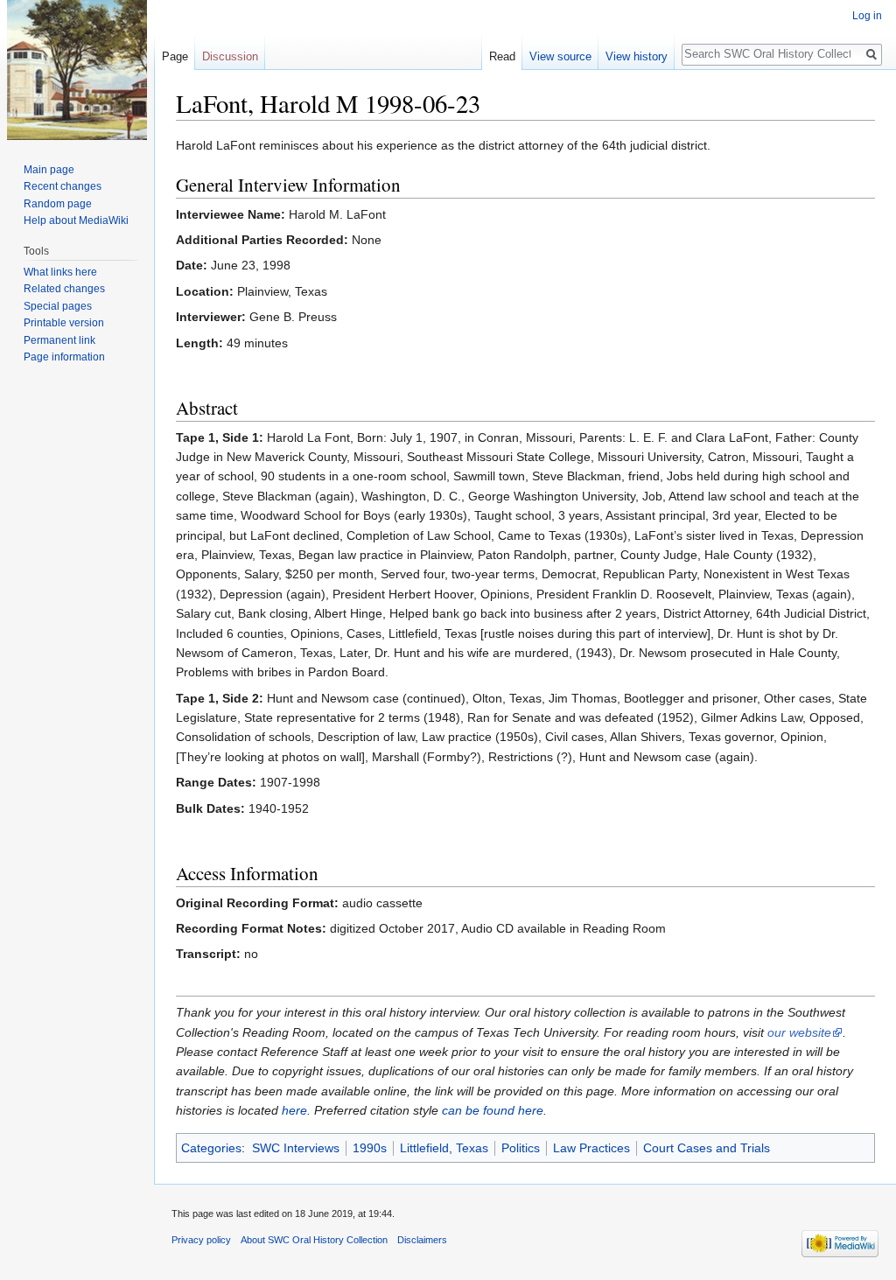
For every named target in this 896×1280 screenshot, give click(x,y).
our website (799, 1032)
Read (502, 56)
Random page (58, 204)
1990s (370, 1148)
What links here (60, 272)
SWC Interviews (296, 1148)
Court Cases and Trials (706, 1148)
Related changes (64, 289)
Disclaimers (422, 1240)
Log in (867, 16)
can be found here (492, 1110)
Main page (49, 170)
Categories (211, 1148)
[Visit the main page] (77, 70)
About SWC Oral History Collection (314, 1240)
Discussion (230, 56)
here (294, 1110)
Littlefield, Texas (444, 1148)
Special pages (58, 306)
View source (560, 56)
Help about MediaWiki (76, 220)
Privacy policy (201, 1240)
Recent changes (63, 186)
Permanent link (59, 340)
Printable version (64, 323)
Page (175, 56)
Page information (64, 357)
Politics (520, 1148)
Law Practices (591, 1148)
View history (637, 56)
